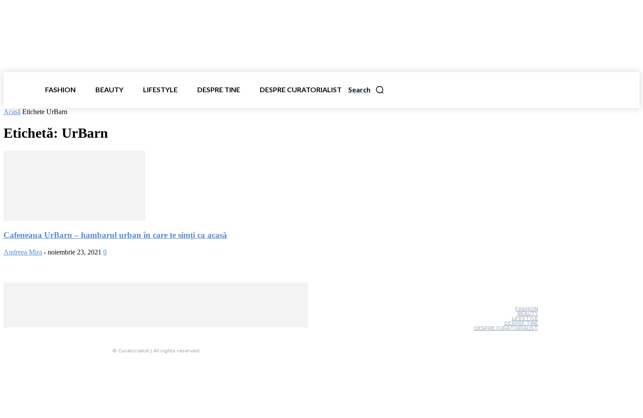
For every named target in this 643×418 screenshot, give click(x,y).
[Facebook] (135, 334)
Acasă (12, 111)
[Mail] (170, 334)
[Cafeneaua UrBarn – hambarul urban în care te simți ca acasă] (74, 218)
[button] (366, 89)
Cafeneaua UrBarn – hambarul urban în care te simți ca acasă (115, 235)
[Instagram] (152, 334)
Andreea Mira (22, 252)
